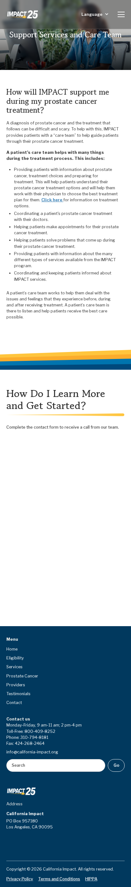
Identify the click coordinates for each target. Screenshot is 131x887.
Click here (52, 200)
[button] (95, 14)
